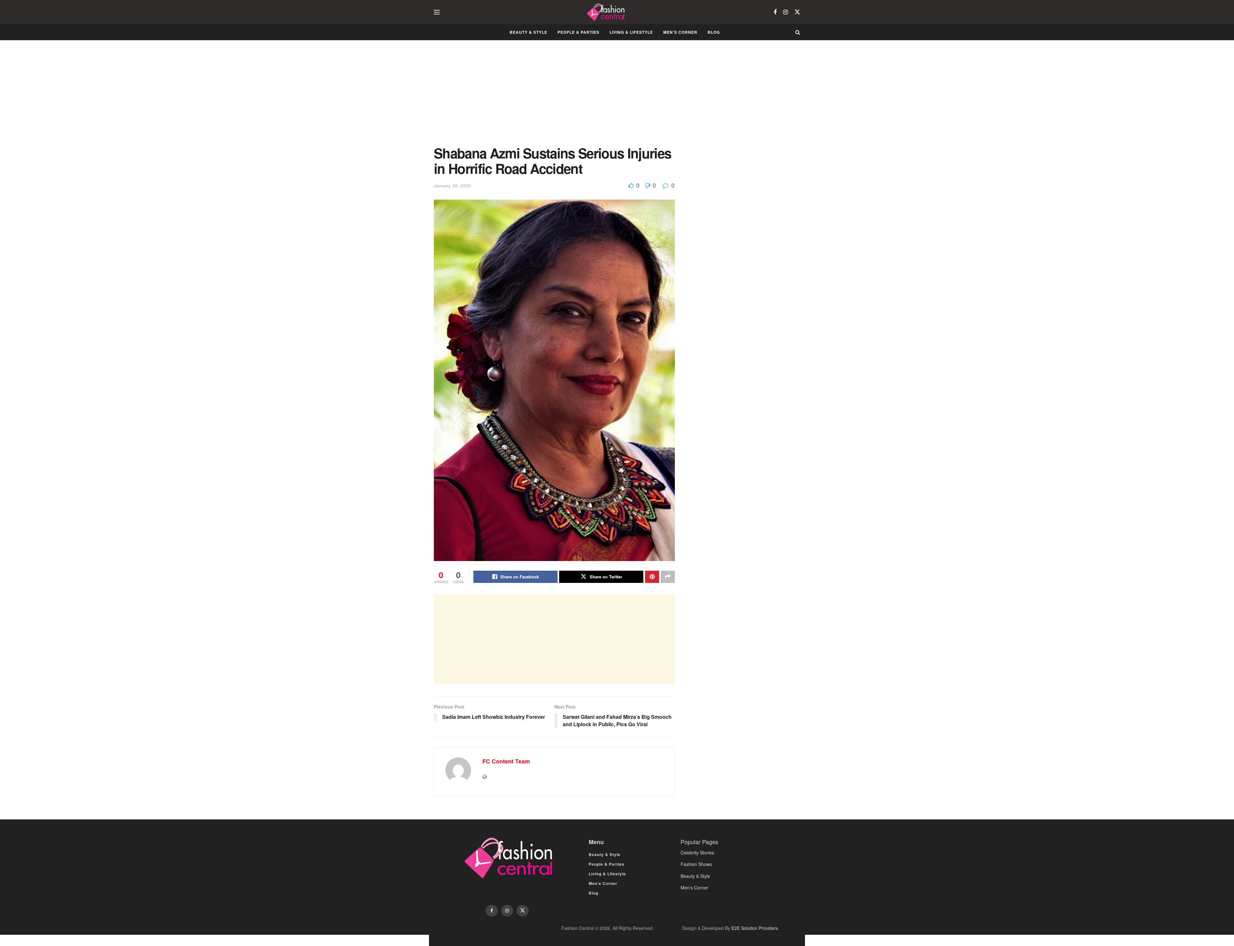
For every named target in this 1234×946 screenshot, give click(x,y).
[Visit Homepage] (606, 12)
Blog (714, 32)
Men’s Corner (680, 32)
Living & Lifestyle (631, 32)
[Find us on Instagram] (785, 12)
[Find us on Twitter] (797, 12)
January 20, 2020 (452, 186)
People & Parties (578, 32)
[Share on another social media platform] (668, 577)
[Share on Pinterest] (652, 577)
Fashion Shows (696, 864)
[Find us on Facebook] (775, 12)
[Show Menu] (437, 12)
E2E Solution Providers (754, 928)
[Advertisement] (554, 98)
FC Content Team (506, 761)
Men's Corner (694, 887)
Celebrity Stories (697, 852)
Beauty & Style (528, 32)
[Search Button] (797, 32)
